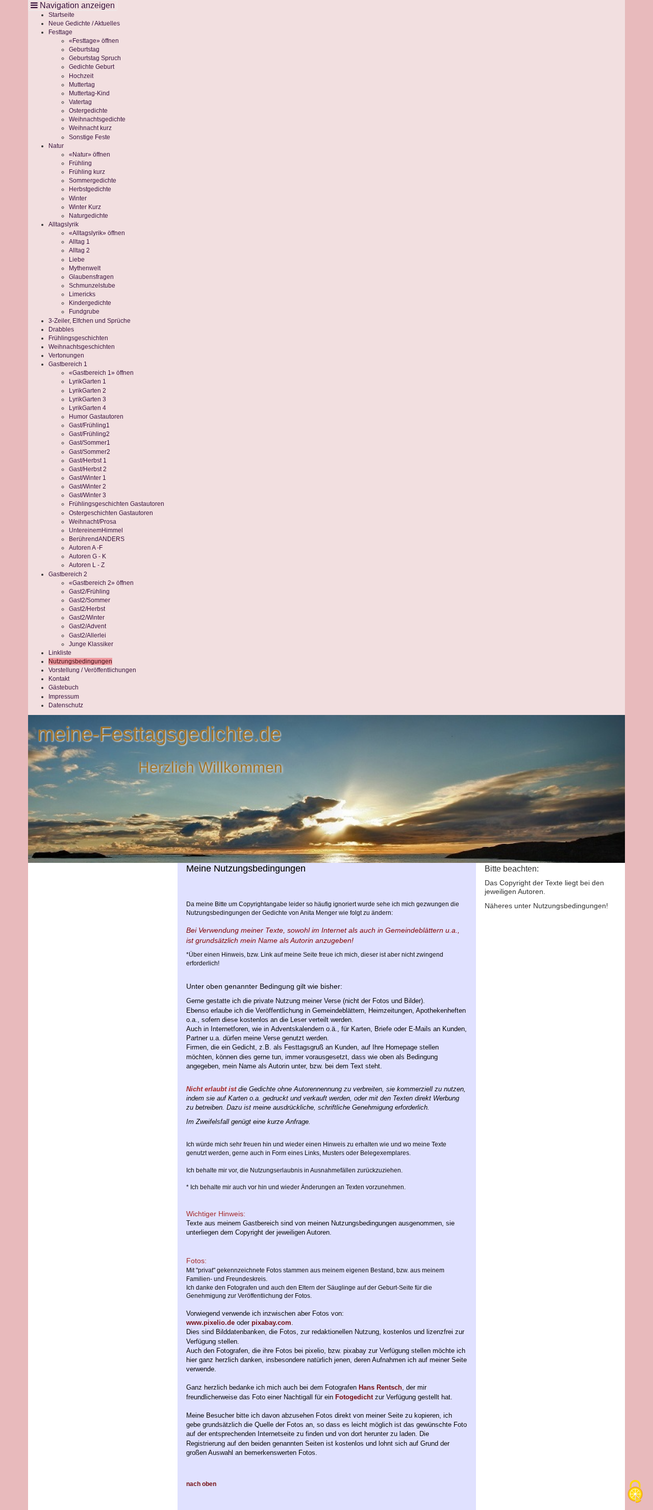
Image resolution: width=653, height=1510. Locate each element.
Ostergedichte (88, 110)
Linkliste (59, 652)
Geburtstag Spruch (95, 58)
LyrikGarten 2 (87, 390)
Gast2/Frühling (89, 591)
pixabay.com (271, 1322)
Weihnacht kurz (90, 128)
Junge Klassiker (91, 644)
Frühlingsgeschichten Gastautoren (116, 503)
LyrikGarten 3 (87, 399)
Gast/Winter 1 (87, 477)
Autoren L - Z (87, 565)
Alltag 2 (79, 250)
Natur (56, 145)
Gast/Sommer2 (89, 451)
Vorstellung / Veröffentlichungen (92, 670)
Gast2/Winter (87, 617)
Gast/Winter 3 (87, 495)
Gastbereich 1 (67, 364)
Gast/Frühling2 (89, 434)
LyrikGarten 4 (87, 408)
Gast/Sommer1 (89, 442)
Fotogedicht (354, 1397)
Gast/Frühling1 (89, 425)
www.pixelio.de (210, 1322)
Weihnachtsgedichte (97, 119)
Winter (78, 198)
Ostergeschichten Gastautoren (111, 513)
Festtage (60, 32)
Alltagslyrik (63, 224)
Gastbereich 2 (67, 574)
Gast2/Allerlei (87, 635)
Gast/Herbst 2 (88, 469)
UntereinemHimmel (96, 530)
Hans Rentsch (380, 1387)
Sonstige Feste (89, 137)
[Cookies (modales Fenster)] (635, 1492)
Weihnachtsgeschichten (81, 346)
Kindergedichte (90, 302)
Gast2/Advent (87, 626)
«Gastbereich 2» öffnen (101, 582)
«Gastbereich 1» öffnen (101, 372)
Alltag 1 (79, 241)
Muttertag (82, 84)
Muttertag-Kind (89, 93)
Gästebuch (63, 687)
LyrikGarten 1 (87, 381)
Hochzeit (81, 76)
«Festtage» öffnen (94, 40)
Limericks (82, 294)
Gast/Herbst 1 (88, 460)
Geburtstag (84, 49)
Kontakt (58, 678)
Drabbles (61, 329)
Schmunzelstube (92, 285)
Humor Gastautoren (96, 416)
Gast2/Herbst (87, 608)
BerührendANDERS (96, 539)
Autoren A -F (86, 547)
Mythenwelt (85, 268)
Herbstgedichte (90, 189)
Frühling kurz (87, 171)
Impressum (63, 696)
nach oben (201, 1484)
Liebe (77, 259)
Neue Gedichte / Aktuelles (84, 23)
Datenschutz (65, 705)
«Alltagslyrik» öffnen (97, 233)
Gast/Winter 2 (87, 486)
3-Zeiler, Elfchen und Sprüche (89, 320)
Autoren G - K (87, 556)
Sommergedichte (92, 180)
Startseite (61, 14)
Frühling (80, 163)
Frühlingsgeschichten (78, 338)
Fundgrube (84, 311)
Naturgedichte (88, 215)
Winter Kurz (85, 207)
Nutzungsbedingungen (80, 661)
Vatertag (80, 102)
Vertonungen (66, 355)
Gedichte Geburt (91, 66)
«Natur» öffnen (89, 154)
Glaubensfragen (91, 276)
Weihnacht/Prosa (92, 521)
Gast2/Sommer (89, 600)
